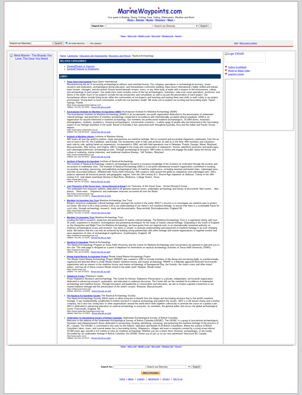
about (131, 379)
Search (178, 36)
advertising (153, 379)
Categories (72, 56)
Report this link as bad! (101, 107)
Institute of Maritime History (81, 136)
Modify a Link (144, 36)
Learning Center (236, 74)
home (122, 379)
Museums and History (120, 56)
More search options (248, 43)
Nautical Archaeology (77, 242)
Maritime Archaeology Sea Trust (83, 200)
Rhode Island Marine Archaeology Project (87, 256)
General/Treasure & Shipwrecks (83, 69)
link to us (178, 379)
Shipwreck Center (76, 276)
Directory (160, 20)
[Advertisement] (151, 32)
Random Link (167, 36)
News (170, 20)
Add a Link (132, 36)
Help (236, 43)
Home (130, 20)
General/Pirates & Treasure (81, 66)
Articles (140, 20)
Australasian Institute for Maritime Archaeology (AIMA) (94, 112)
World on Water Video (239, 70)
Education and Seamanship (93, 56)
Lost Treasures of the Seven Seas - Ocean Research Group (96, 186)
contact (141, 379)
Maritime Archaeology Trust (81, 217)
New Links (156, 36)
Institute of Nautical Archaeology (83, 161)
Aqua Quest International (79, 82)
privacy (166, 379)
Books (149, 20)
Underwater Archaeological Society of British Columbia (94, 318)
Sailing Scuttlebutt (237, 67)
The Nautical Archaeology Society (84, 296)
